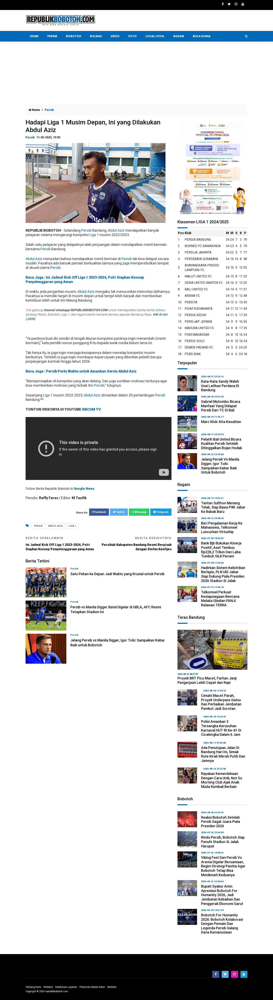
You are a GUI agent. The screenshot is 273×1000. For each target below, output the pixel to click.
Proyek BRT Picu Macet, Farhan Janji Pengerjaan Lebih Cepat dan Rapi (207, 680)
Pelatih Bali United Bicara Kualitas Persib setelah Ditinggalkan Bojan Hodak (221, 443)
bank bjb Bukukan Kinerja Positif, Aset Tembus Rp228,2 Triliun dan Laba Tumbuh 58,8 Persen (221, 549)
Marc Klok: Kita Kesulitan (221, 422)
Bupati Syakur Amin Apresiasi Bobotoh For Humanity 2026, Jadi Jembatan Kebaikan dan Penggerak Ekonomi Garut (222, 895)
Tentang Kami (33, 986)
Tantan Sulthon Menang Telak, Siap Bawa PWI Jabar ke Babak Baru (223, 507)
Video (115, 36)
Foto (132, 36)
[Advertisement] (136, 75)
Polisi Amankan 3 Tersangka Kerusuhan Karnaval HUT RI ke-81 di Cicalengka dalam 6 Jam (221, 728)
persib (38, 526)
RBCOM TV (91, 409)
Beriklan (112, 986)
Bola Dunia (201, 36)
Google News (84, 489)
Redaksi (48, 986)
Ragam (178, 36)
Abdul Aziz (116, 230)
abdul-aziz (55, 526)
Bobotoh (73, 36)
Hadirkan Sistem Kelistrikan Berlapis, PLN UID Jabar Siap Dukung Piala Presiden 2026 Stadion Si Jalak (223, 574)
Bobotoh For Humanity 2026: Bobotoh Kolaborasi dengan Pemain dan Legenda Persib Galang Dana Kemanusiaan (222, 923)
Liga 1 (94, 235)
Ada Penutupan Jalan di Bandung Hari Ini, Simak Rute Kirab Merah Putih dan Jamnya (223, 754)
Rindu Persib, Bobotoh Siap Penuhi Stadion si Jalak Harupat (223, 841)
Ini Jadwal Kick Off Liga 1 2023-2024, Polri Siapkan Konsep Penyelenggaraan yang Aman (60, 543)
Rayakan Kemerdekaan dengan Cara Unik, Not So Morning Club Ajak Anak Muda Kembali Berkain (221, 780)
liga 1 (72, 526)
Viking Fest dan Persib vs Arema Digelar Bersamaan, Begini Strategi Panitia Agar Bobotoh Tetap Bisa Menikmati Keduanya (223, 866)
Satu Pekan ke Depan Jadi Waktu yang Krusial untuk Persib (117, 574)
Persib (52, 36)
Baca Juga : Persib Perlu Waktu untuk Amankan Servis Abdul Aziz (81, 371)
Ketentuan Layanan (66, 986)
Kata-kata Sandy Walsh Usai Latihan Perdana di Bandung (220, 385)
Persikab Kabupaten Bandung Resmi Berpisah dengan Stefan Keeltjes (136, 543)
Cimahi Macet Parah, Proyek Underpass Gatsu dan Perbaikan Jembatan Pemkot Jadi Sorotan (221, 702)
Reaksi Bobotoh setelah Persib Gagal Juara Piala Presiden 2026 (220, 821)
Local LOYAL (154, 36)
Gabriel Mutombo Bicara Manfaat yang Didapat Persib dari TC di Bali (220, 405)
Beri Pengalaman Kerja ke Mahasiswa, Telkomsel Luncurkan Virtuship (221, 527)
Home (34, 36)
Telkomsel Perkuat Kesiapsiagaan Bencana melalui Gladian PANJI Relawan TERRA (220, 598)
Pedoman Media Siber (92, 986)
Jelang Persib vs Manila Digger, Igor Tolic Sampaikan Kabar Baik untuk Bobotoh (220, 465)
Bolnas (96, 36)
